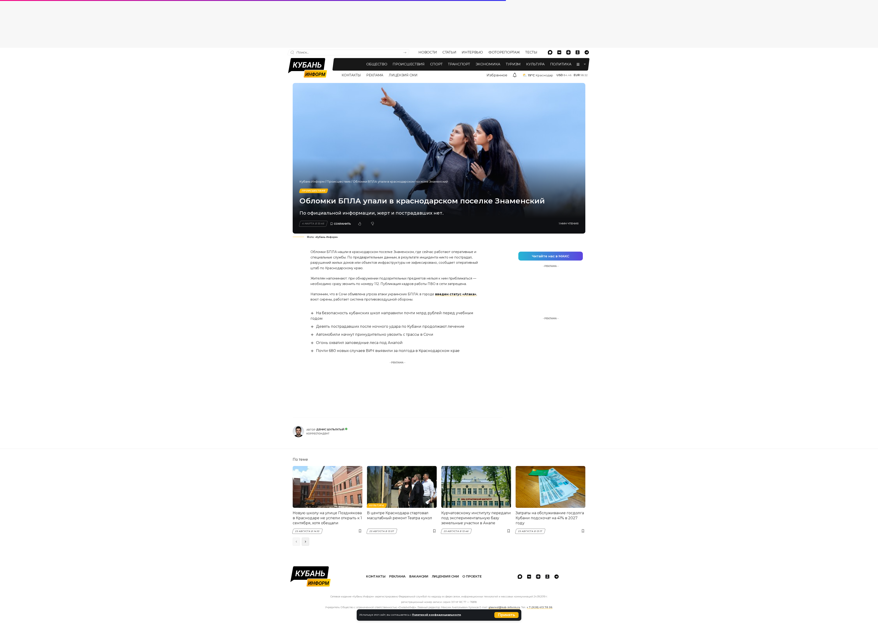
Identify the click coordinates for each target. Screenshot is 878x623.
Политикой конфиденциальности (436, 614)
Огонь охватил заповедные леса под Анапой (359, 343)
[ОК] (577, 52)
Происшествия (339, 181)
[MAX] (550, 52)
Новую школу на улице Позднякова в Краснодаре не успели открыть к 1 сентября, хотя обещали (327, 518)
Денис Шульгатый (330, 429)
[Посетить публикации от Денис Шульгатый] (298, 431)
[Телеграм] (587, 52)
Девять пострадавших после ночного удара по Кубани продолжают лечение (390, 326)
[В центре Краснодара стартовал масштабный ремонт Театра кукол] (402, 487)
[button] (506, 615)
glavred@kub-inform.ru (504, 607)
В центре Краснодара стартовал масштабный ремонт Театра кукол (399, 515)
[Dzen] (568, 52)
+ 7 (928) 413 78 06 (539, 607)
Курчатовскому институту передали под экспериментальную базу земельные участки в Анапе (476, 518)
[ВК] (559, 52)
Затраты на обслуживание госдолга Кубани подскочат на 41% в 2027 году (550, 518)
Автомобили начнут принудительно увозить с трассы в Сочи (374, 334)
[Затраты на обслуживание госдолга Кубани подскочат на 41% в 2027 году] (550, 487)
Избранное (497, 75)
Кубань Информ (312, 181)
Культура (376, 505)
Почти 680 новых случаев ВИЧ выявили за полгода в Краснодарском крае (388, 351)
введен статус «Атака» (455, 294)
